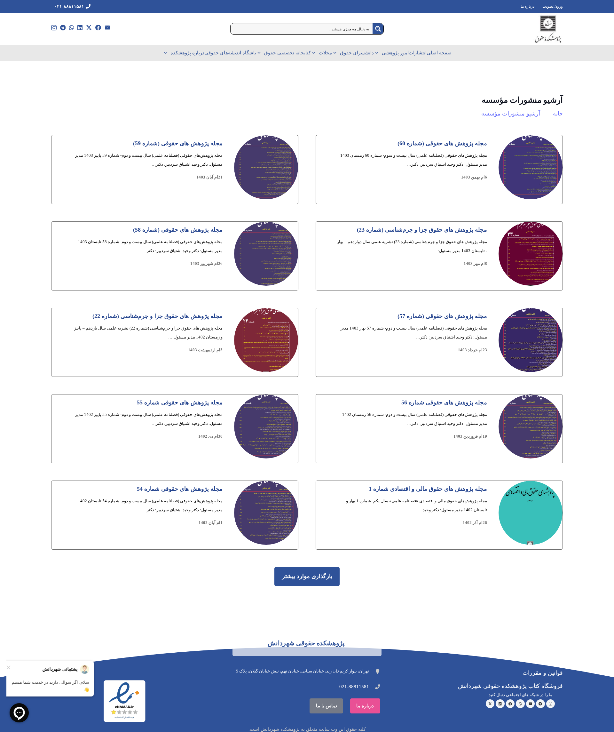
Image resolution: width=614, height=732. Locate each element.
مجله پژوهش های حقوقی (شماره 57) (442, 316)
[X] (89, 27)
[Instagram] (54, 28)
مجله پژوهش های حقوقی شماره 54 (180, 489)
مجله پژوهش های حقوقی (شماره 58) (178, 230)
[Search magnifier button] (378, 28)
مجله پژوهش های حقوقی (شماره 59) (178, 143)
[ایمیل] (107, 27)
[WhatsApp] (71, 27)
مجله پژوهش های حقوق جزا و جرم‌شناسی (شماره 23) (422, 230)
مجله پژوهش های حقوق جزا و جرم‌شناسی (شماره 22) (157, 316)
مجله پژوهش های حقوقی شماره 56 (444, 402)
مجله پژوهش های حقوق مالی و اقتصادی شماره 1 (428, 489)
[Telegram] (63, 27)
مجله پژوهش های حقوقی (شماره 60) (442, 143)
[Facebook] (98, 27)
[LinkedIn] (80, 27)
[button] (378, 53)
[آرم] (548, 29)
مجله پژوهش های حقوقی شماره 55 (180, 402)
